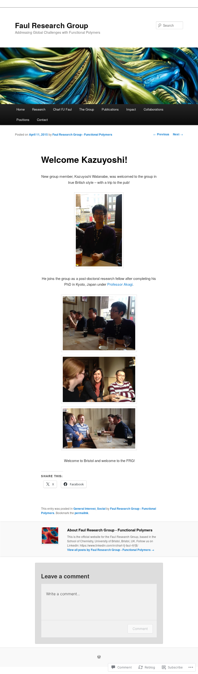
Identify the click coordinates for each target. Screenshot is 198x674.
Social (101, 508)
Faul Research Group (51, 25)
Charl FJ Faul (62, 109)
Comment (140, 629)
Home (20, 109)
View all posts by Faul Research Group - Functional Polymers (110, 550)
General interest (84, 508)
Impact (131, 109)
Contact (42, 119)
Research (38, 109)
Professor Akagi (120, 284)
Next (178, 134)
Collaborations (153, 109)
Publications (110, 109)
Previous (161, 134)
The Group (86, 109)
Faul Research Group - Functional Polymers (82, 134)
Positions (22, 119)
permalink (81, 513)
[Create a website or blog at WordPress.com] (99, 657)
